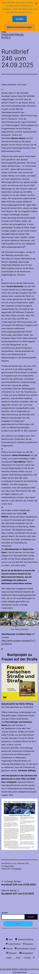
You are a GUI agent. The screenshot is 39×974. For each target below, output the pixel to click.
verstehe (20, 19)
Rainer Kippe (9, 866)
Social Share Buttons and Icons (14, 969)
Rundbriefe (17, 869)
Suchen (4, 913)
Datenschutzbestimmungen (19, 27)
